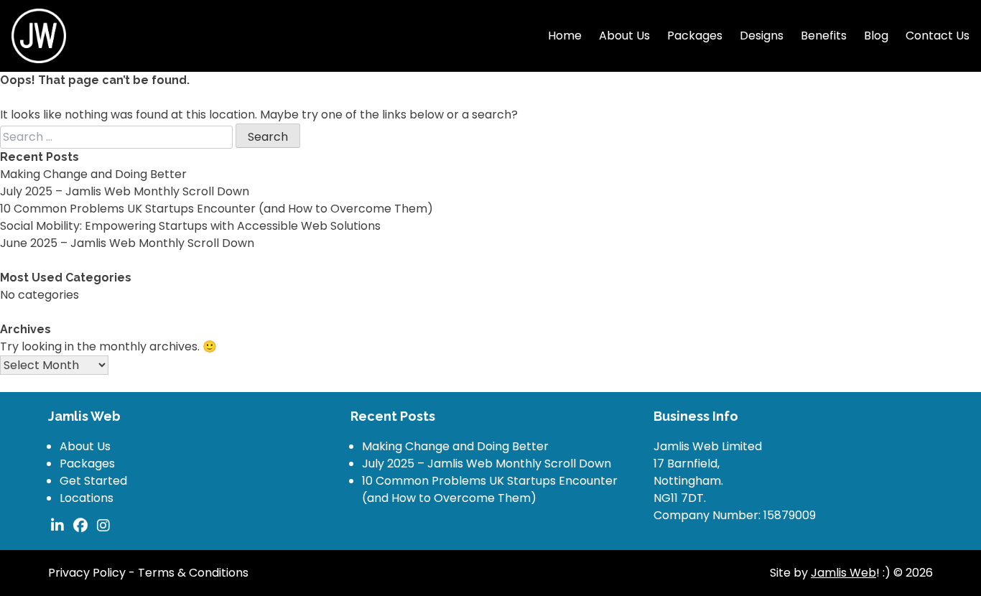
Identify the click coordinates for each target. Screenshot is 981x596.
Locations (86, 498)
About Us (624, 35)
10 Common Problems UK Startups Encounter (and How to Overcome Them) (216, 208)
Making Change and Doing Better (93, 174)
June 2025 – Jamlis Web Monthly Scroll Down (127, 243)
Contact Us (938, 35)
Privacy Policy (87, 572)
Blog (876, 35)
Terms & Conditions (193, 572)
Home (565, 35)
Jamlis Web (843, 572)
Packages (694, 35)
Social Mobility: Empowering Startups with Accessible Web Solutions (190, 226)
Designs (762, 35)
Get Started (93, 480)
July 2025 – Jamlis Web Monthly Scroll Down (124, 191)
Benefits (824, 35)
